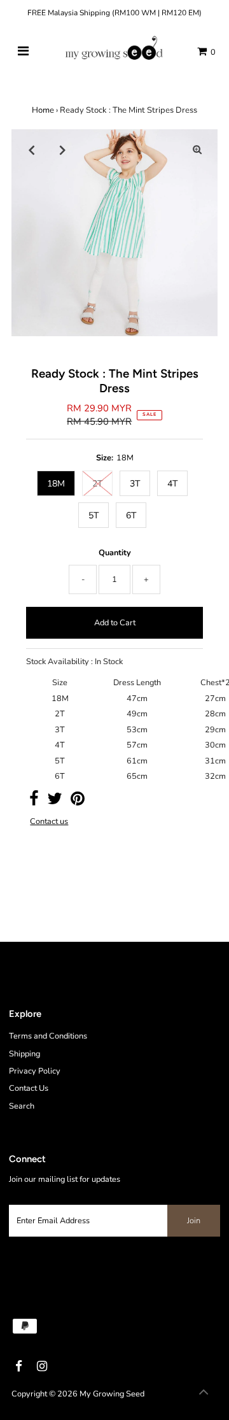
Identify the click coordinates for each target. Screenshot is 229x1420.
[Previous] (32, 150)
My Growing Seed (112, 1394)
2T (97, 484)
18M (56, 484)
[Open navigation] (23, 51)
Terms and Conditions (48, 1036)
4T (172, 484)
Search (21, 1106)
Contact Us (28, 1088)
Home (43, 110)
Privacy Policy (34, 1071)
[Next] (63, 150)
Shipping (24, 1054)
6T (131, 515)
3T (135, 484)
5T (93, 515)
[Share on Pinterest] (78, 801)
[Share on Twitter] (54, 801)
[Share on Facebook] (34, 801)
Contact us (49, 822)
